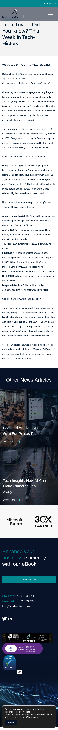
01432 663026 (24, 601)
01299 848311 (24, 596)
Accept (11, 723)
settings (34, 717)
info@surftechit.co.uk (16, 606)
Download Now (29, 579)
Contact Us (50, 3)
